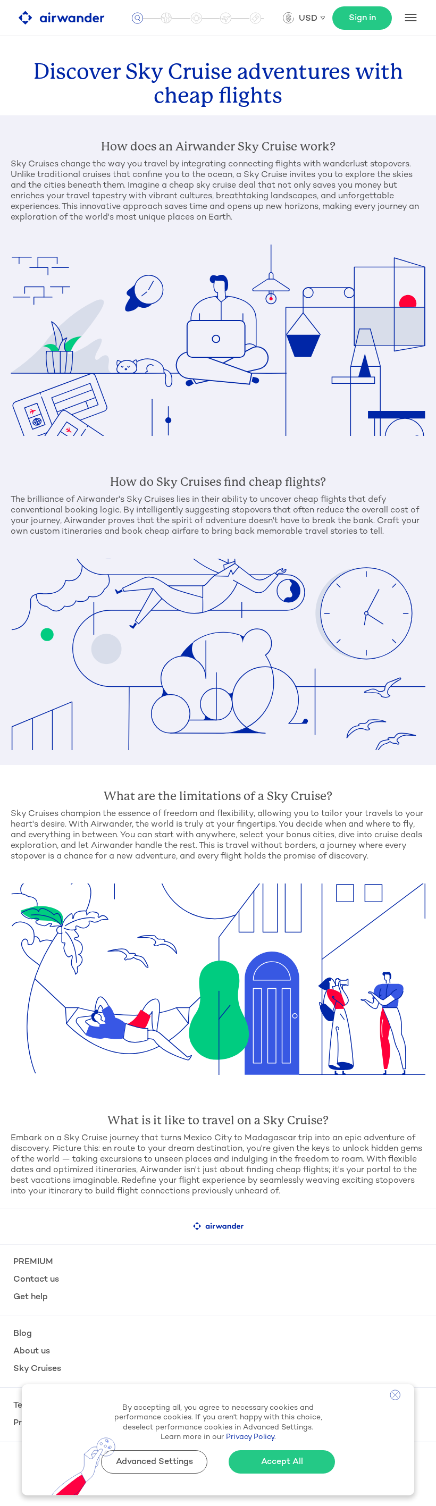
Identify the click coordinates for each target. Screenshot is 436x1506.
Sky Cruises (37, 1369)
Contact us (36, 1279)
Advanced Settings (154, 1462)
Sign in (362, 18)
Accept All (282, 1462)
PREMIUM (33, 1262)
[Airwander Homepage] (61, 18)
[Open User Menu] (410, 18)
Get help (30, 1297)
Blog (22, 1334)
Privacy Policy (250, 1437)
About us (31, 1351)
